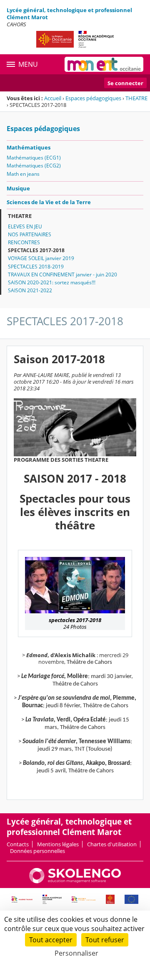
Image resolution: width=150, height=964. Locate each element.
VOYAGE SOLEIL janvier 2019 (41, 258)
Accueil (52, 98)
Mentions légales (58, 844)
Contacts (18, 844)
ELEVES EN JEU (25, 226)
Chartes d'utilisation (112, 844)
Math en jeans (23, 173)
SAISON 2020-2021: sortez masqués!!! (51, 282)
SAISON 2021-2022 (30, 290)
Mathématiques (28, 147)
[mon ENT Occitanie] (104, 64)
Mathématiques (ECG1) (34, 157)
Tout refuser (104, 939)
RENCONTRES (24, 242)
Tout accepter (50, 939)
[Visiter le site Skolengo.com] (75, 881)
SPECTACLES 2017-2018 (36, 250)
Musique (18, 188)
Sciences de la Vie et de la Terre (49, 202)
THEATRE (136, 98)
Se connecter (125, 83)
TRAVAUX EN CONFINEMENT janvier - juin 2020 (62, 274)
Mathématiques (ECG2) (34, 165)
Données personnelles (37, 851)
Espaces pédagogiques (93, 98)
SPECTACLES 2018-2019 (36, 266)
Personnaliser (76, 953)
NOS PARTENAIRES (29, 234)
